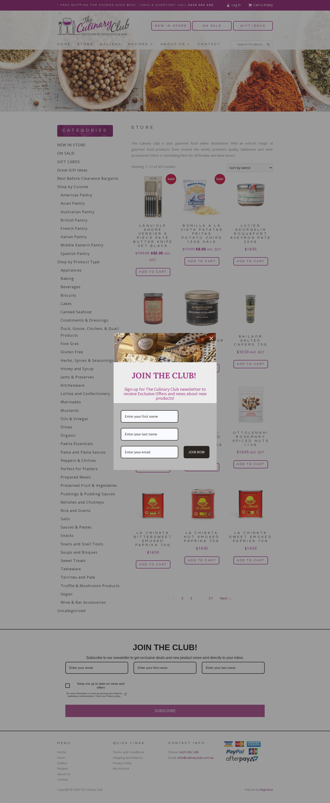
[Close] (211, 338)
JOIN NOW (196, 452)
